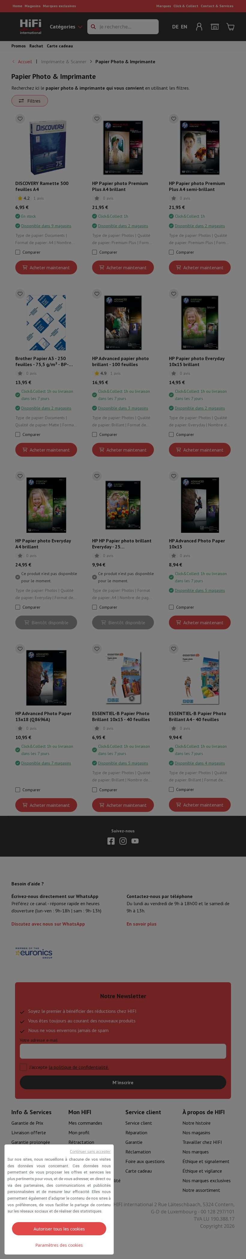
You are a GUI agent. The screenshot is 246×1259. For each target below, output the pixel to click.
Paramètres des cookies (59, 1245)
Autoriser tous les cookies (59, 1229)
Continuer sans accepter (90, 1151)
